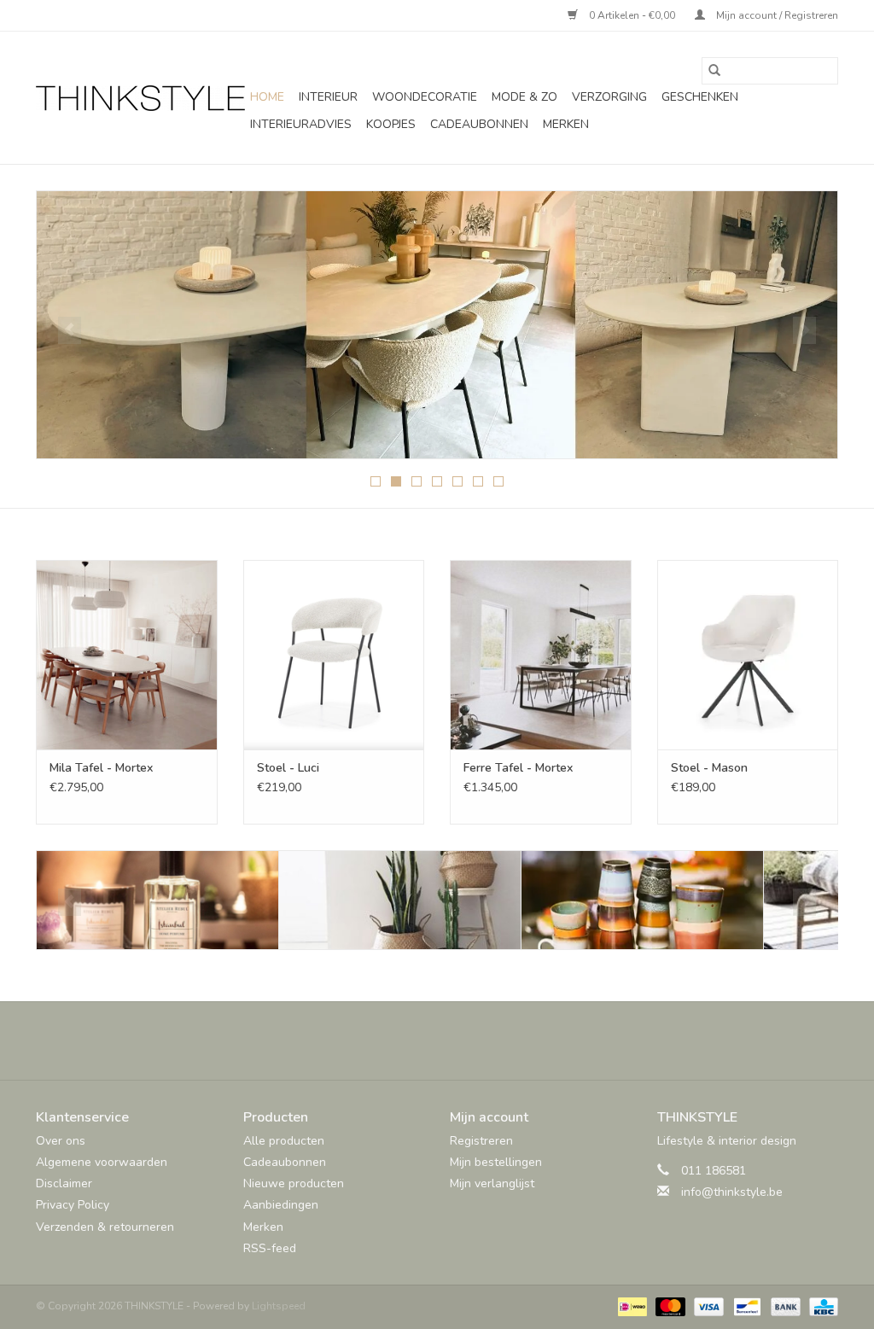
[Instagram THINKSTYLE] (483, 1040)
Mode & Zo (524, 97)
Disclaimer (64, 1183)
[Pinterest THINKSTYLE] (452, 1040)
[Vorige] (69, 330)
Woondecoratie (424, 97)
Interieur (328, 97)
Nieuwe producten (293, 1183)
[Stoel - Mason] (748, 655)
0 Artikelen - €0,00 (632, 15)
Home (267, 97)
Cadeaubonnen (479, 124)
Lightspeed (279, 1306)
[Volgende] (804, 330)
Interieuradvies (301, 124)
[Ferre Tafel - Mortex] (541, 655)
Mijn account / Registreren (776, 15)
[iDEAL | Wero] (631, 1306)
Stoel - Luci (288, 768)
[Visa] (707, 1306)
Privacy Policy (72, 1205)
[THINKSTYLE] (140, 98)
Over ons (60, 1141)
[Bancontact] (745, 1306)
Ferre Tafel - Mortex (518, 768)
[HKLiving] (400, 900)
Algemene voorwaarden (101, 1162)
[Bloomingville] (157, 900)
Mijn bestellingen (496, 1162)
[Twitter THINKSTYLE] (421, 1040)
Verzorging (609, 97)
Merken (566, 124)
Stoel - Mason (709, 768)
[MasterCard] (669, 1306)
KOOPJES (391, 124)
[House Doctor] (642, 900)
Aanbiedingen (280, 1205)
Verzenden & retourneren (105, 1227)
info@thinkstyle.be (732, 1192)
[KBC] (820, 1306)
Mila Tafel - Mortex (101, 768)
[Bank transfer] (784, 1306)
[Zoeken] (714, 71)
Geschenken (699, 97)
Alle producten (283, 1141)
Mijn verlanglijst (492, 1183)
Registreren (481, 1141)
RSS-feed (269, 1248)
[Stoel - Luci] (334, 655)
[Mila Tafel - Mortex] (127, 655)
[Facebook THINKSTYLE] (391, 1040)
